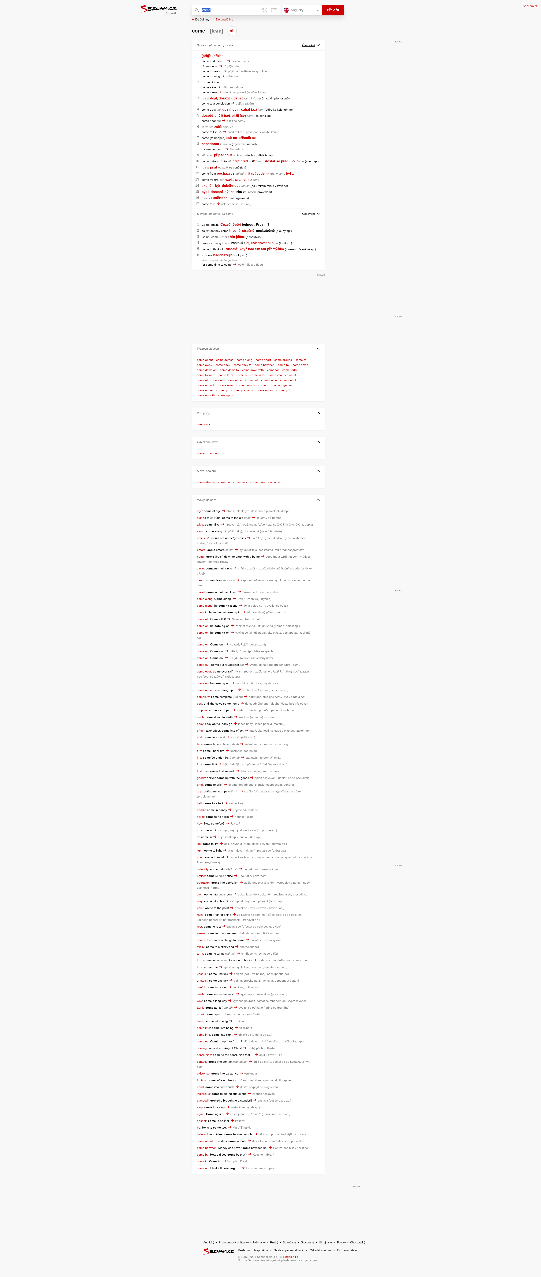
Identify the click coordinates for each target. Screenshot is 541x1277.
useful (201, 987)
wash (200, 994)
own (199, 894)
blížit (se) (239, 115)
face (200, 744)
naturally (202, 869)
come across (224, 359)
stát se (231, 138)
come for (273, 370)
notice (201, 876)
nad (251, 249)
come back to (242, 365)
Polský (341, 1242)
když (243, 249)
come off (203, 380)
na (233, 192)
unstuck (202, 973)
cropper (202, 710)
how (199, 823)
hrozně (234, 230)
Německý (259, 1242)
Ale (232, 237)
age (199, 511)
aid (199, 517)
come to (263, 385)
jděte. (240, 237)
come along (244, 359)
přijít (235, 161)
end (199, 737)
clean (200, 580)
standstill (203, 1100)
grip (199, 791)
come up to (283, 390)
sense (201, 933)
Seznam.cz (530, 6)
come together (282, 385)
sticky (200, 946)
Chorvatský (357, 1242)
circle (200, 568)
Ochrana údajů (347, 1250)
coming (214, 453)
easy (200, 723)
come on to (234, 380)
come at (300, 359)
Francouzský (227, 1242)
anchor (201, 1120)
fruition (201, 1080)
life (199, 843)
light (199, 850)
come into (275, 375)
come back (223, 365)
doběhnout (231, 185)
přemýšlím (275, 249)
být (288, 173)
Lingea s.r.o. (291, 1256)
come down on (207, 370)
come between (265, 365)
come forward (206, 375)
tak (263, 249)
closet (201, 592)
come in (241, 375)
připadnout (223, 155)
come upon (225, 395)
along (200, 531)
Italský (244, 1242)
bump (201, 556)
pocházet (224, 173)
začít (218, 127)
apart (200, 1014)
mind (200, 857)
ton (199, 960)
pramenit (242, 179)
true (199, 967)
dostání (217, 192)
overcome (203, 424)
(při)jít (206, 56)
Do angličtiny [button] (224, 19)
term (200, 953)
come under (205, 390)
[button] (258, 349)
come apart (263, 359)
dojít (213, 98)
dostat (270, 161)
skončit (207, 185)
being (200, 1021)
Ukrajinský (326, 1242)
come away (204, 365)
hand (200, 1087)
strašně (248, 230)
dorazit (224, 98)
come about (205, 359)
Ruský (274, 1242)
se (278, 161)
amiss (201, 538)
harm (200, 816)
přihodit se (247, 138)
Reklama (244, 1250)
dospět (237, 98)
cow (199, 703)
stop (200, 1107)
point (200, 908)
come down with (253, 370)
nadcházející (223, 255)
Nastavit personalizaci (288, 1250)
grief (200, 784)
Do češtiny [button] (202, 19)
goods (201, 778)
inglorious (203, 1093)
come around (283, 359)
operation (203, 882)
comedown (257, 482)
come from (226, 375)
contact (202, 1061)
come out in (269, 380)
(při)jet (217, 56)
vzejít (229, 179)
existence (203, 1073)
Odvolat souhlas (320, 1250)
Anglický (208, 1242)
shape (201, 940)
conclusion (204, 1055)
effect (200, 730)
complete (203, 696)
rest (199, 926)
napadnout (210, 144)
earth (200, 717)
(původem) (260, 173)
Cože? (225, 224)
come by (283, 365)
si (247, 243)
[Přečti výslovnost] (232, 31)
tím (257, 249)
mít (247, 173)
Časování (308, 45)
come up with (206, 395)
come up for (265, 390)
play (199, 901)
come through (245, 385)
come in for (257, 375)
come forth (289, 370)
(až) (254, 109)
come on (218, 380)
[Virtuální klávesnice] (274, 10)
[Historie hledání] (264, 10)
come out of (288, 380)
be (198, 1127)
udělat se (220, 198)
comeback (240, 482)
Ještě (236, 224)
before (201, 550)
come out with (206, 385)
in (198, 830)
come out (251, 380)
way (199, 1001)
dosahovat (230, 109)
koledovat (259, 243)
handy (201, 810)
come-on (224, 482)
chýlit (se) (222, 115)
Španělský (289, 1242)
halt (199, 803)
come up (222, 390)
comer (201, 453)
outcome (274, 482)
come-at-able (206, 482)
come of (290, 375)
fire (199, 751)
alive (200, 524)
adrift (200, 1007)
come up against (242, 390)
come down (300, 365)
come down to (229, 370)
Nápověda (261, 1250)
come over (226, 385)
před (244, 161)
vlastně (232, 249)
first (199, 764)
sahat (245, 109)
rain (199, 914)
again (200, 1114)
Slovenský (307, 1242)
